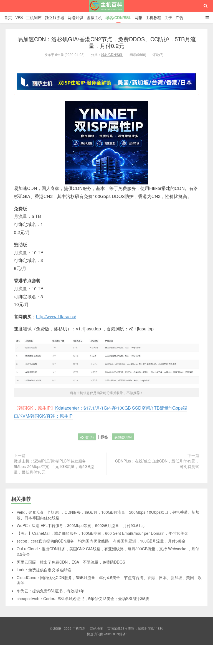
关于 (168, 17)
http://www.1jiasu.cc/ (56, 316)
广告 (179, 17)
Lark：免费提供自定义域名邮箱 (44, 569)
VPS (19, 17)
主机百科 (106, 11)
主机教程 (153, 17)
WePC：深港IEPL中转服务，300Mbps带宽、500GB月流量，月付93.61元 (80, 525)
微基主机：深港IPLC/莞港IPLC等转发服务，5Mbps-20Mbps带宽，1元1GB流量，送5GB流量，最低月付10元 (54, 466)
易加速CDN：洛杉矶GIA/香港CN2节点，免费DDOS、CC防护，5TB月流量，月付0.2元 (106, 42)
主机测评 (34, 17)
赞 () (89, 437)
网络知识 (75, 17)
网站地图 (96, 628)
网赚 (138, 17)
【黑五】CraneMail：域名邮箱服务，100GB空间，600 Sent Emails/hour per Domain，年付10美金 (102, 533)
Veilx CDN (111, 633)
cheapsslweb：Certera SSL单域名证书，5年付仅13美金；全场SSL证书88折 (83, 598)
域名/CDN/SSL (118, 17)
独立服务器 (54, 17)
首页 (8, 17)
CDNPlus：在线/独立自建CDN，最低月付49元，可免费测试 (157, 463)
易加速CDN (123, 437)
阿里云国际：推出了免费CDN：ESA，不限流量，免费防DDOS (71, 562)
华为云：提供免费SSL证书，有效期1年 (50, 590)
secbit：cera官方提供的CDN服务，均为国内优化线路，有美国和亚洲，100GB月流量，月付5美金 (101, 541)
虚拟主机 (94, 17)
